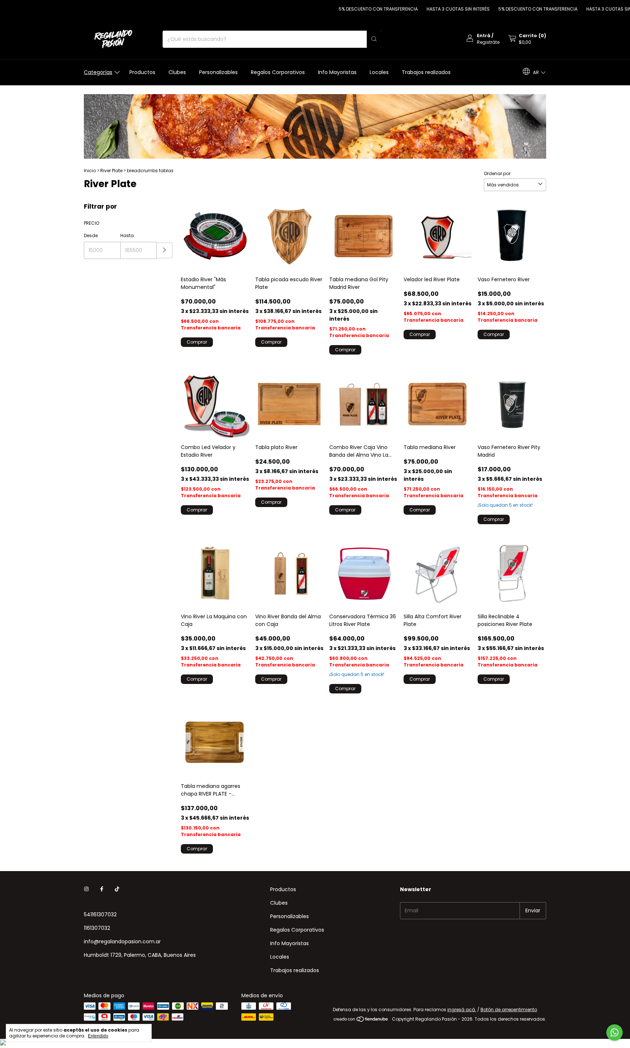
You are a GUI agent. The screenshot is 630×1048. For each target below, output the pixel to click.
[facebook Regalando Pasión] (101, 889)
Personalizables (218, 72)
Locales (379, 72)
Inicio (90, 170)
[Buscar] (374, 39)
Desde (91, 235)
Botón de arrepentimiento (509, 1009)
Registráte (488, 42)
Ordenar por (497, 173)
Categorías (98, 72)
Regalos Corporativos (278, 72)
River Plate (111, 170)
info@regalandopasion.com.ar (122, 941)
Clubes (177, 72)
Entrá (483, 35)
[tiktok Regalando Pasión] (117, 889)
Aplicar (164, 250)
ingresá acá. (461, 1009)
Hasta (127, 235)
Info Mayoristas (337, 72)
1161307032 (97, 928)
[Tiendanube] (361, 1021)
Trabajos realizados (426, 72)
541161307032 (100, 914)
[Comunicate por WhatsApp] (614, 1032)
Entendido (98, 1036)
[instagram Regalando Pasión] (86, 889)
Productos (142, 72)
